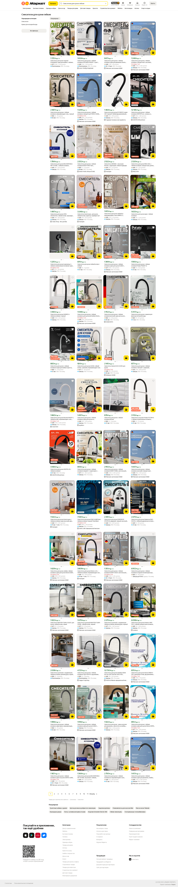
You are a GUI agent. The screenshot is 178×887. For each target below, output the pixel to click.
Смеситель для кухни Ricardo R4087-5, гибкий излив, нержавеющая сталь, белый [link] (62, 418)
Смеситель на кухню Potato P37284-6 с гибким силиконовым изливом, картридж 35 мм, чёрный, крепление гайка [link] (142, 418)
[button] (55, 18)
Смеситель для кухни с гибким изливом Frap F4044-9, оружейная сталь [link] (87, 673)
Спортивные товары (68, 864)
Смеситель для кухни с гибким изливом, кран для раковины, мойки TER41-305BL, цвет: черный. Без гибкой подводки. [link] (142, 776)
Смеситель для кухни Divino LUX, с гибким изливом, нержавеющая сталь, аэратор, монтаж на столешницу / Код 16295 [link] (88, 572)
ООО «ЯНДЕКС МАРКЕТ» (168, 882)
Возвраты (99, 839)
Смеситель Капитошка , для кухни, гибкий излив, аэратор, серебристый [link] (88, 214)
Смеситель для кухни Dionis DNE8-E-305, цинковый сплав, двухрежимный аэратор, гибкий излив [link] (142, 673)
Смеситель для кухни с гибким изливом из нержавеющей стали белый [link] (114, 776)
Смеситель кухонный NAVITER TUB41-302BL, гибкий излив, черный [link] (88, 623)
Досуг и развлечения (68, 828)
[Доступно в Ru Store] (44, 837)
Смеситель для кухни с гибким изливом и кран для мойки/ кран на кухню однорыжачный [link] (61, 367)
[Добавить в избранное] (72, 24)
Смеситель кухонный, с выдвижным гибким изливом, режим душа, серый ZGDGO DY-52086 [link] (61, 673)
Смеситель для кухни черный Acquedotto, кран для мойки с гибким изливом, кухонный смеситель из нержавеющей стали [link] (61, 61)
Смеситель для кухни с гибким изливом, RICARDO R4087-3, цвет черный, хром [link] (87, 61)
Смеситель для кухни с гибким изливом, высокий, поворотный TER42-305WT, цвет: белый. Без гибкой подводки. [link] (140, 470)
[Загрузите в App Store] (25, 837)
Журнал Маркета (101, 842)
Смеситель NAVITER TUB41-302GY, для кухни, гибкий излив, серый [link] (62, 623)
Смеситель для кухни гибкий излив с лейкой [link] (88, 265)
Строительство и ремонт (70, 870)
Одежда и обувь (67, 842)
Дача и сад (65, 856)
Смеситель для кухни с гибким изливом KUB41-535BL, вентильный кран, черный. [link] (115, 470)
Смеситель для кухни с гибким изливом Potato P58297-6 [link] (140, 265)
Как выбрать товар (102, 828)
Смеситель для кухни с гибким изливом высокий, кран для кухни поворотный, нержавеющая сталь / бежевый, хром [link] (115, 315)
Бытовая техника (67, 834)
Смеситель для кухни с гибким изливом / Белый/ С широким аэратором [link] (140, 367)
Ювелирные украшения (69, 875)
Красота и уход (67, 850)
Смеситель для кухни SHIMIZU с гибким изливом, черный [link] (60, 315)
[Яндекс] (173, 884)
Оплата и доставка (102, 831)
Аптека (64, 848)
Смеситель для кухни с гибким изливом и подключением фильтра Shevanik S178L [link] (141, 572)
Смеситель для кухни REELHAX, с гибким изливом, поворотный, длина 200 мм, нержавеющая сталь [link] (142, 164)
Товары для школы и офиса (70, 862)
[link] (58, 808)
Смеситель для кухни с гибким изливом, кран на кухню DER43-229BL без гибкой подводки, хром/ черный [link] (61, 776)
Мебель (64, 831)
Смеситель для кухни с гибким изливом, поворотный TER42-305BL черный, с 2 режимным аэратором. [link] (88, 113)
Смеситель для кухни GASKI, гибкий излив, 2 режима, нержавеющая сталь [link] (88, 366)
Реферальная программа (136, 831)
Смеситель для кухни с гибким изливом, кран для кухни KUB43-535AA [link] (114, 265)
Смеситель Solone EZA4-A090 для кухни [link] (114, 366)
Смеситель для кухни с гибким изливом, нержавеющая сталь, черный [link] (62, 113)
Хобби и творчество (68, 853)
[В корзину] (72, 52)
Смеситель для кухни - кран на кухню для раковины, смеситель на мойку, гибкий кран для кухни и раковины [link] (115, 725)
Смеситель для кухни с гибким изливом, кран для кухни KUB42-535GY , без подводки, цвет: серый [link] (87, 725)
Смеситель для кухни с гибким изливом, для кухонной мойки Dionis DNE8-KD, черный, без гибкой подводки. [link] (88, 315)
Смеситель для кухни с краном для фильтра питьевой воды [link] (141, 315)
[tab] (27, 8)
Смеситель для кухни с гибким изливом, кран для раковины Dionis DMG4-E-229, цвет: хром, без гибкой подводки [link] (115, 61)
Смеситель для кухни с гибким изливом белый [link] (113, 418)
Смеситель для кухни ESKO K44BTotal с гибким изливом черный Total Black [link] (89, 520)
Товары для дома (67, 845)
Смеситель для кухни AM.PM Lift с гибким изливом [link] (60, 470)
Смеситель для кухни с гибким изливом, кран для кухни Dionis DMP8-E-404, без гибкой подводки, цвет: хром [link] (142, 725)
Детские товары (67, 873)
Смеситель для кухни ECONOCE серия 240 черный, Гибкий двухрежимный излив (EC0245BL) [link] (115, 113)
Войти (153, 3)
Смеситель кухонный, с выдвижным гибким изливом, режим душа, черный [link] (116, 623)
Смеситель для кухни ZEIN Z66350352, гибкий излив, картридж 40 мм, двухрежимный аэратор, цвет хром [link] (61, 215)
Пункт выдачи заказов (136, 837)
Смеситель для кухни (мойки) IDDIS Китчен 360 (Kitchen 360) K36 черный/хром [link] (115, 673)
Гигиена (64, 837)
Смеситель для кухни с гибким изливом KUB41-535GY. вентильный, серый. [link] (115, 572)
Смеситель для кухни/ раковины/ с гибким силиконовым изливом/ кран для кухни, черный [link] (61, 265)
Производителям (134, 834)
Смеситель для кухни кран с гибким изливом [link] (142, 214)
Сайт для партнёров (102, 867)
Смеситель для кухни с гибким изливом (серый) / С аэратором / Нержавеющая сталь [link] (87, 470)
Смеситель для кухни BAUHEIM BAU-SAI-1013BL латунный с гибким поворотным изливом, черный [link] (88, 776)
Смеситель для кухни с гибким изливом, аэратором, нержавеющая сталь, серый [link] (61, 725)
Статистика (8, 883)
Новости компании (134, 828)
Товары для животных (69, 867)
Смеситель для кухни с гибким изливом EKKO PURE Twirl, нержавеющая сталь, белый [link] (86, 164)
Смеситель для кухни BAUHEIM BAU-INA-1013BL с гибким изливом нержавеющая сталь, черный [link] (61, 164)
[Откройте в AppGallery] (37, 837)
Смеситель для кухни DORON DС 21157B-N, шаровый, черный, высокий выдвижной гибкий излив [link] (115, 520)
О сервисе (99, 837)
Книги (64, 859)
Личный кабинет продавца (104, 859)
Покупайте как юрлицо (103, 834)
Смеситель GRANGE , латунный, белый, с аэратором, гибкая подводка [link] (115, 164)
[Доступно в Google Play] (31, 837)
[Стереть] (105, 3)
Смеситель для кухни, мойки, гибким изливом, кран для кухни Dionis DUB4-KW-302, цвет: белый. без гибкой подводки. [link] (61, 572)
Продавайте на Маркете (103, 862)
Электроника (66, 839)
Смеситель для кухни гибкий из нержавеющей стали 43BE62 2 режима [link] (113, 214)
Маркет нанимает (134, 839)
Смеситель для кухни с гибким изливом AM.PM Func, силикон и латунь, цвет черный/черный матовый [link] (143, 113)
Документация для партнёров (105, 864)
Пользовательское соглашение (23, 883)
